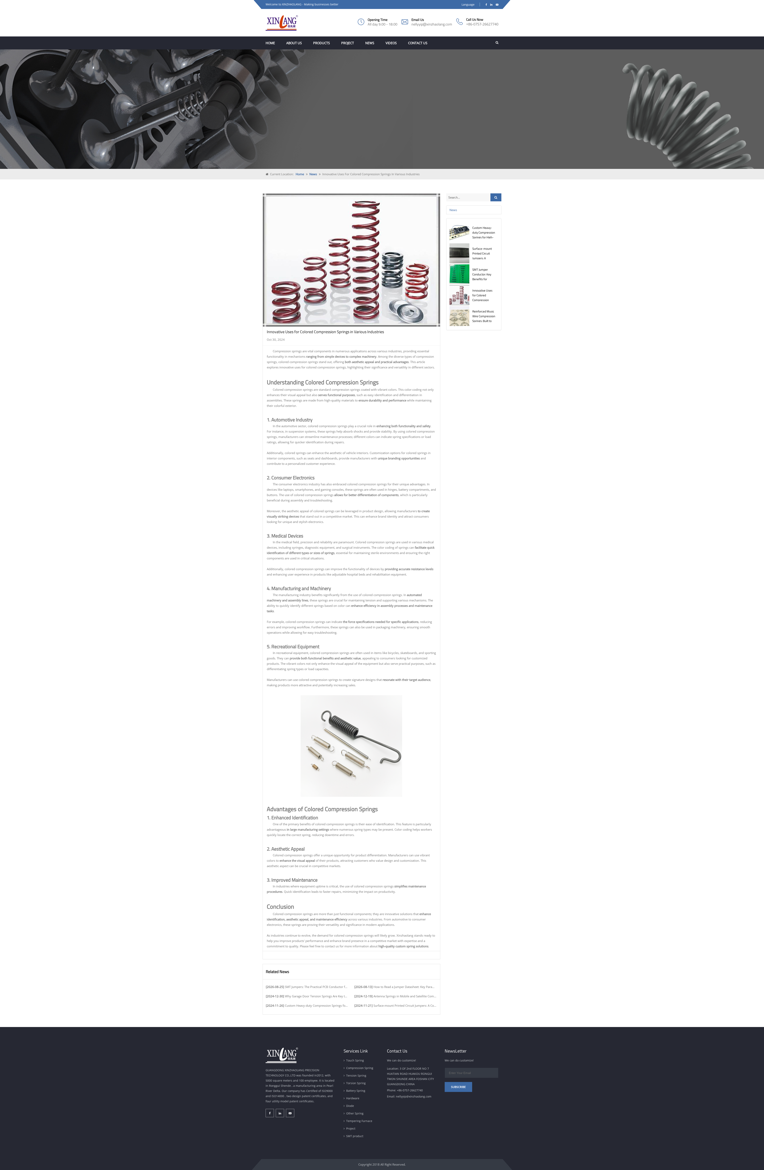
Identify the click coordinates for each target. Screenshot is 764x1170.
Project (347, 43)
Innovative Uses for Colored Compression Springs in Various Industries (483, 300)
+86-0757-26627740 (482, 24)
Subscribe (458, 1087)
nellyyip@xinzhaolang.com (431, 24)
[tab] (474, 209)
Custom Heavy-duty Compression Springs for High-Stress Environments (483, 237)
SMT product (354, 1136)
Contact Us (417, 43)
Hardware (352, 1098)
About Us (294, 43)
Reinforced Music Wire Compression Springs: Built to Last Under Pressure (483, 321)
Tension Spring (356, 1075)
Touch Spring (355, 1060)
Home (270, 43)
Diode (350, 1106)
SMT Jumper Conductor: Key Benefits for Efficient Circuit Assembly (481, 279)
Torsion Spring (356, 1083)
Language (468, 4)
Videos (391, 43)
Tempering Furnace (359, 1121)
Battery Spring (355, 1091)
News (369, 43)
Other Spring (354, 1113)
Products (321, 43)
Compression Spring (359, 1068)
